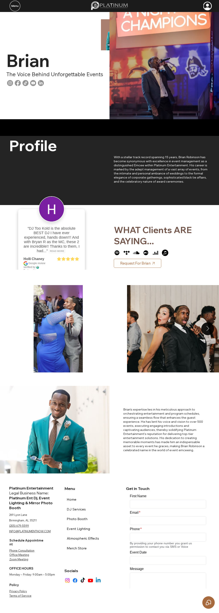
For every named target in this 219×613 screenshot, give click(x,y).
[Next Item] (207, 328)
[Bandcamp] (146, 253)
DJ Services (76, 509)
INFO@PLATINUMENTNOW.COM (30, 531)
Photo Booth (77, 519)
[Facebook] (18, 83)
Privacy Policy (18, 591)
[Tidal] (126, 253)
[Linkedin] (98, 580)
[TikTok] (25, 83)
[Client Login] (207, 6)
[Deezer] (155, 253)
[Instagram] (10, 83)
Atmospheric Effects (83, 538)
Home (71, 499)
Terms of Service (20, 595)
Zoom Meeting (18, 559)
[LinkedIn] (41, 83)
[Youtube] (33, 83)
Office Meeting (19, 554)
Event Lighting (78, 529)
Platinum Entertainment (31, 488)
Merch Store (77, 548)
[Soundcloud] (136, 253)
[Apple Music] (165, 253)
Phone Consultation (21, 550)
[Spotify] (117, 253)
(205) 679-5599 (19, 525)
